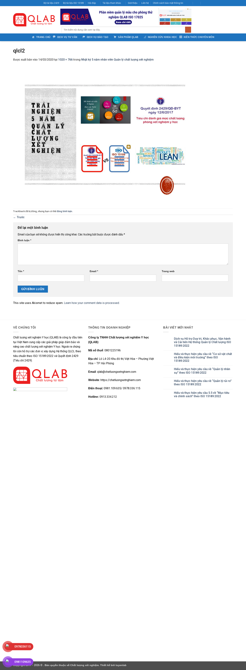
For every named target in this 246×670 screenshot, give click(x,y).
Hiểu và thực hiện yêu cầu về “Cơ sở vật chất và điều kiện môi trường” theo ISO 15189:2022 (203, 357)
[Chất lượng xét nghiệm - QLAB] (34, 19)
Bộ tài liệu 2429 (51, 3)
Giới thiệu (132, 3)
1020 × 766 (65, 59)
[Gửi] (188, 30)
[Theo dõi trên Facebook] (210, 3)
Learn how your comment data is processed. (92, 303)
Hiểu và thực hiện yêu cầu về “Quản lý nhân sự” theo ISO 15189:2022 (202, 370)
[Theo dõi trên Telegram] (231, 3)
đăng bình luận (64, 211)
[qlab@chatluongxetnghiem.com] (189, 3)
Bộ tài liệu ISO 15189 (73, 3)
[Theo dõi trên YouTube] (228, 3)
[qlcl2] (105, 135)
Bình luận (24, 240)
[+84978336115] (205, 3)
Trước (18, 217)
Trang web (168, 271)
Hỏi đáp (92, 3)
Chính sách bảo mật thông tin (168, 3)
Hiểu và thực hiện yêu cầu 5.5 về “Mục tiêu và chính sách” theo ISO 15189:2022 (201, 394)
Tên (21, 271)
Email (94, 271)
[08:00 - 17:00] (197, 3)
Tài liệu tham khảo (112, 3)
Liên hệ (145, 3)
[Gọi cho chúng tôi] (224, 3)
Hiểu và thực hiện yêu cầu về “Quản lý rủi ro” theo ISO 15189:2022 (203, 382)
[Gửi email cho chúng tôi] (221, 3)
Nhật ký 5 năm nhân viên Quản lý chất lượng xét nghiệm (117, 59)
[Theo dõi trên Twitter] (217, 3)
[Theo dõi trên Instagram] (214, 3)
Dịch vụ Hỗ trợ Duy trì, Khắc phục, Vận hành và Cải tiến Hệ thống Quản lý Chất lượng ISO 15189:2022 (202, 342)
